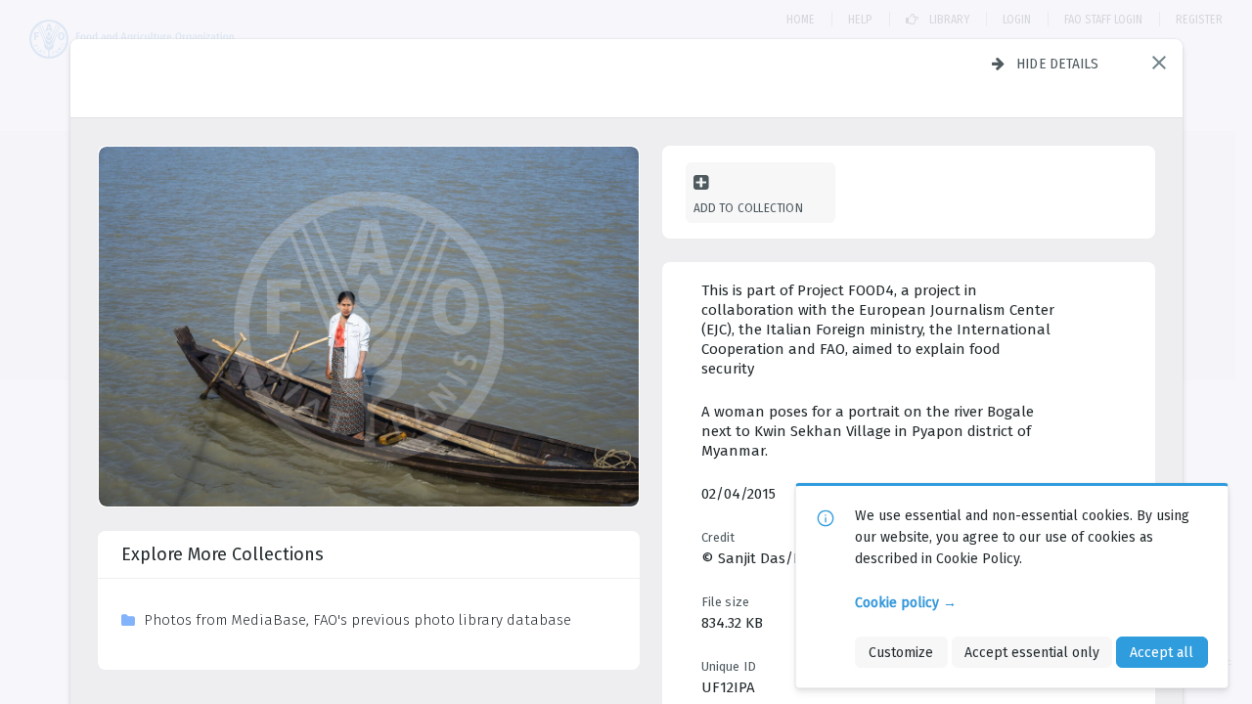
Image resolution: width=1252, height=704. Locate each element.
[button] (1159, 62)
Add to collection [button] (748, 207)
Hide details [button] (1057, 63)
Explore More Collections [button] (222, 554)
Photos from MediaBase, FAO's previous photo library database (357, 620)
